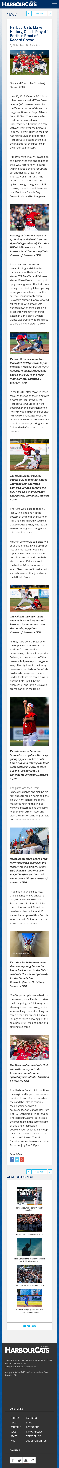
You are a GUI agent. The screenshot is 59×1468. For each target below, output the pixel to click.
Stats (14, 1436)
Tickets (15, 1418)
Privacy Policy (34, 1432)
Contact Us (32, 1427)
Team (13, 1422)
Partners (31, 1418)
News (13, 1432)
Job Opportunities (36, 1441)
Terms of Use (33, 1436)
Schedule (16, 1427)
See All (39, 13)
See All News (29, 1326)
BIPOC (29, 1422)
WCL (13, 1441)
